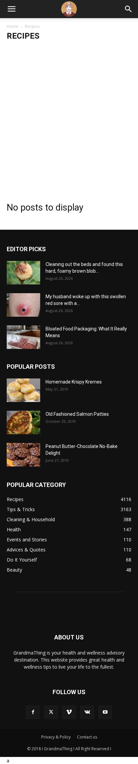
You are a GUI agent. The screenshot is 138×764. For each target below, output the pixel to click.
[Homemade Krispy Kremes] (23, 390)
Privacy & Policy (56, 737)
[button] (11, 9)
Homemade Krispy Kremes (74, 382)
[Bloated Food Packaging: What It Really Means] (23, 337)
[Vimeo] (69, 712)
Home (12, 26)
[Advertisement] (69, 118)
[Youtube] (105, 712)
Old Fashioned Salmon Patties (77, 414)
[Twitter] (51, 712)
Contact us (87, 737)
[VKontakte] (87, 712)
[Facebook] (33, 712)
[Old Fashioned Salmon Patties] (23, 422)
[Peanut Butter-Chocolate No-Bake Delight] (23, 454)
